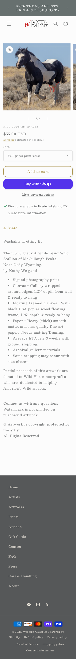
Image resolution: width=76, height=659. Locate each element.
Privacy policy (57, 637)
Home (13, 487)
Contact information (40, 650)
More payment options (38, 195)
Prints (13, 516)
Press (12, 566)
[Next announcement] (68, 8)
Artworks (16, 506)
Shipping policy (53, 644)
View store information (27, 212)
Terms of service (27, 644)
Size (6, 147)
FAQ (12, 556)
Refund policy (33, 637)
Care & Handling (22, 575)
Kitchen (15, 526)
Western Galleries (35, 632)
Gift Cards (17, 536)
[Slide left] (28, 118)
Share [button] (12, 227)
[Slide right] (47, 118)
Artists (14, 496)
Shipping (9, 139)
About (13, 585)
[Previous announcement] (8, 8)
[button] (9, 24)
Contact (14, 546)
